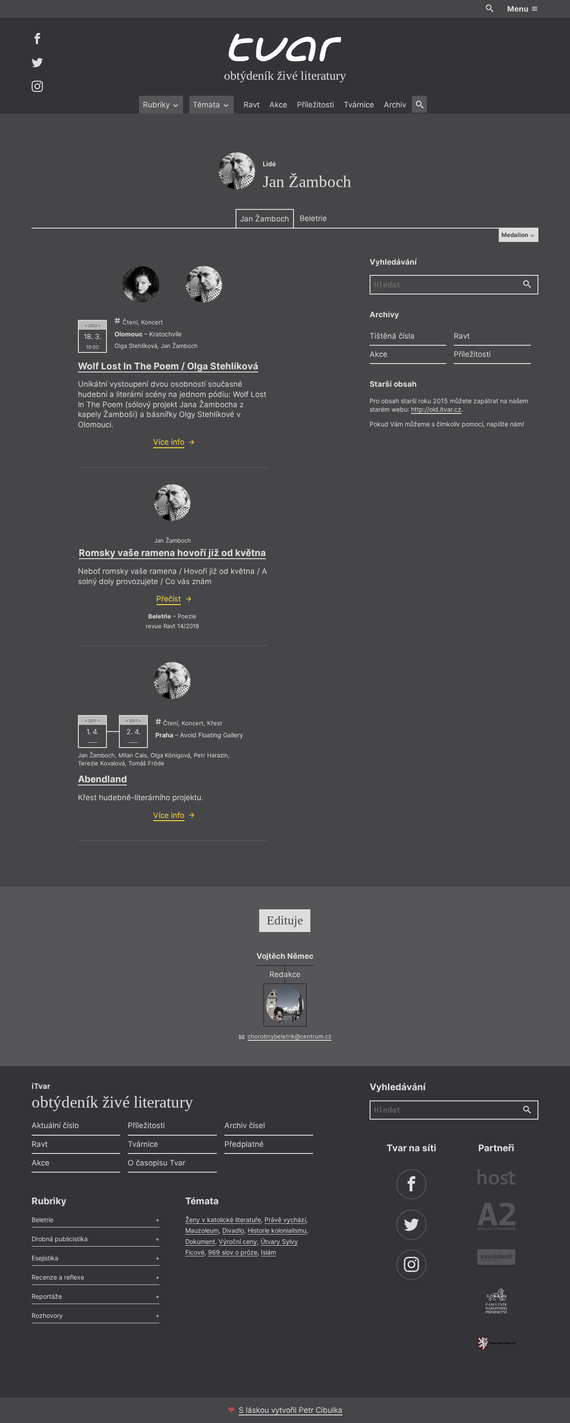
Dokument (200, 1241)
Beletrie (313, 218)
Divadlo (233, 1230)
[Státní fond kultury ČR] (496, 1343)
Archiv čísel (244, 1125)
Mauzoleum (202, 1230)
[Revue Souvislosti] (496, 1258)
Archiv (395, 104)
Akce (278, 104)
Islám (268, 1252)
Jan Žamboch (264, 218)
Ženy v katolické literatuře (223, 1219)
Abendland (102, 779)
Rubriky (157, 104)
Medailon (515, 234)
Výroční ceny (238, 1241)
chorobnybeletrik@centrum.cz (289, 1036)
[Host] (496, 1178)
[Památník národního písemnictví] (496, 1302)
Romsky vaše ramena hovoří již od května (172, 552)
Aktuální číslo (55, 1125)
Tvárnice (359, 104)
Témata (207, 104)
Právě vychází (285, 1219)
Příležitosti (315, 104)
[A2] (496, 1218)
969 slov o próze (232, 1252)
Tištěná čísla (392, 335)
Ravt (252, 104)
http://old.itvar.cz (436, 409)
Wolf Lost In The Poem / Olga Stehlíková (168, 366)
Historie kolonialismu (277, 1230)
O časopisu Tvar (156, 1162)
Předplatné (244, 1144)
